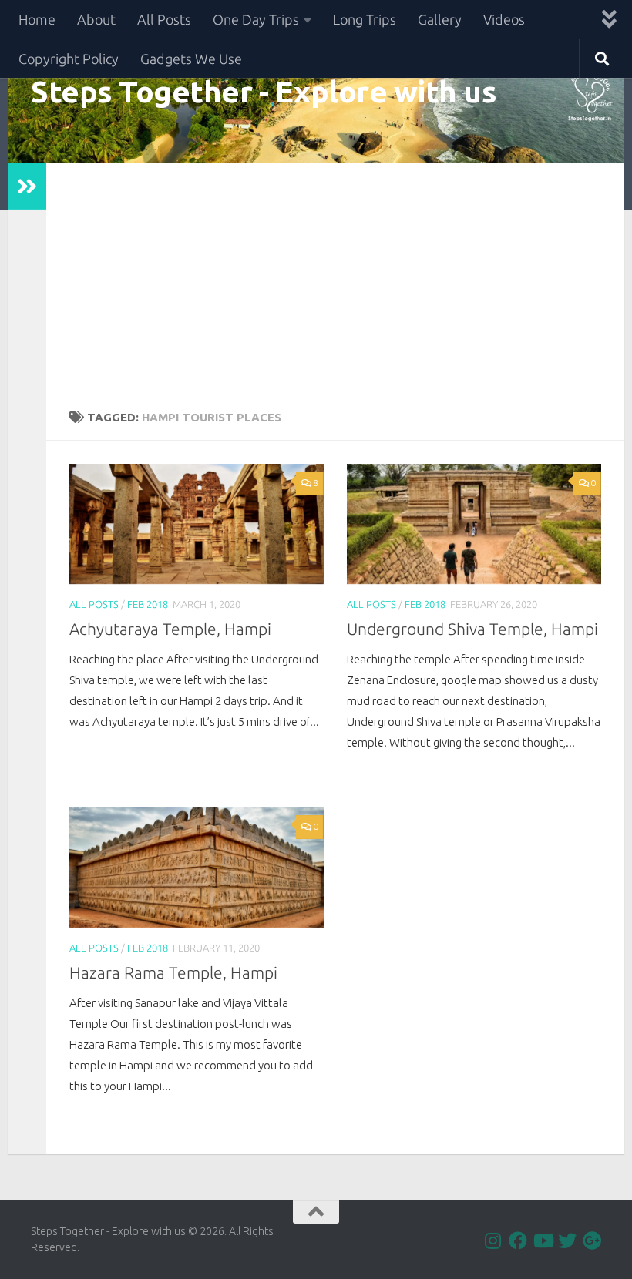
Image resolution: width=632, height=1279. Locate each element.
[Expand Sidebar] (27, 186)
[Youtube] (542, 1240)
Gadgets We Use (191, 58)
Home (36, 19)
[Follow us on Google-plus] (592, 1240)
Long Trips (364, 19)
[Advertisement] (335, 279)
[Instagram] (493, 1240)
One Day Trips (256, 19)
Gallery (440, 19)
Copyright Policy (68, 58)
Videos (504, 19)
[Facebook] (518, 1240)
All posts (94, 604)
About (96, 19)
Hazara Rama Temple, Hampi (173, 973)
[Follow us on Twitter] (567, 1240)
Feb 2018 (147, 604)
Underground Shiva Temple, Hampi (472, 629)
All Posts (164, 19)
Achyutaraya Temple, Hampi (170, 629)
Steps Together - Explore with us (263, 91)
